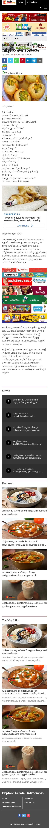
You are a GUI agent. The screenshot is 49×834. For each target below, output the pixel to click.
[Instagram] (29, 816)
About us (29, 799)
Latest (6, 391)
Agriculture (32, 2)
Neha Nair (9, 55)
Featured (7, 483)
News (20, 2)
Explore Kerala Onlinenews (23, 793)
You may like (10, 620)
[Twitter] (24, 816)
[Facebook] (20, 816)
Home (6, 39)
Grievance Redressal (11, 807)
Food (15, 39)
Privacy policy (8, 803)
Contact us (29, 803)
